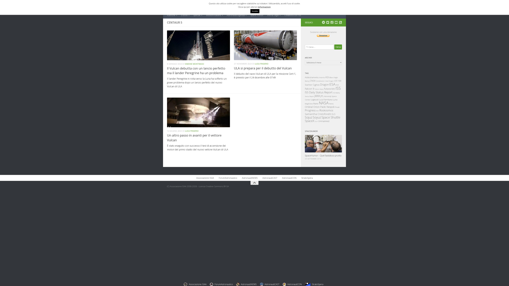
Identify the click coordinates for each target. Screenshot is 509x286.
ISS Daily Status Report (318, 92)
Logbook (315, 99)
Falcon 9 (309, 88)
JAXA (317, 96)
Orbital (309, 107)
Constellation (320, 81)
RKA (317, 111)
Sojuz (308, 117)
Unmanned (323, 121)
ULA (316, 121)
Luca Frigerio (261, 63)
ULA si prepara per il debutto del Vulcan (263, 68)
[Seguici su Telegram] (323, 22)
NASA (324, 103)
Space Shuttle (331, 117)
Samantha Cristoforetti (318, 114)
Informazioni (264, 7)
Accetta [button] (255, 11)
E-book (184, 15)
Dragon (324, 84)
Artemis (322, 77)
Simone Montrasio (194, 64)
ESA (332, 84)
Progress (310, 110)
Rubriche (171, 15)
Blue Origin (333, 77)
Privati (337, 107)
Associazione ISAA (205, 177)
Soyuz (317, 117)
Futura (327, 88)
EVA (337, 85)
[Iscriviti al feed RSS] (340, 22)
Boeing (307, 81)
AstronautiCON (289, 177)
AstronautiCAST (269, 177)
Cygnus (316, 84)
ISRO (333, 89)
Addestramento (312, 77)
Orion (316, 107)
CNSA (312, 80)
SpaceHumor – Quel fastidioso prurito (323, 155)
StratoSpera (307, 177)
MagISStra (309, 103)
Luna (335, 99)
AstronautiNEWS (250, 177)
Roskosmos (326, 110)
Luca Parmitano (325, 99)
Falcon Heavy (319, 89)
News (331, 103)
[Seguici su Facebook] (332, 22)
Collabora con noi (292, 15)
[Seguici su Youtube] (336, 22)
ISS (338, 88)
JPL (322, 96)
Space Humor (256, 15)
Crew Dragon (329, 81)
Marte (315, 103)
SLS (333, 114)
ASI (327, 77)
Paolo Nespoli (327, 106)
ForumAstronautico (228, 177)
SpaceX (309, 121)
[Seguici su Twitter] (327, 22)
